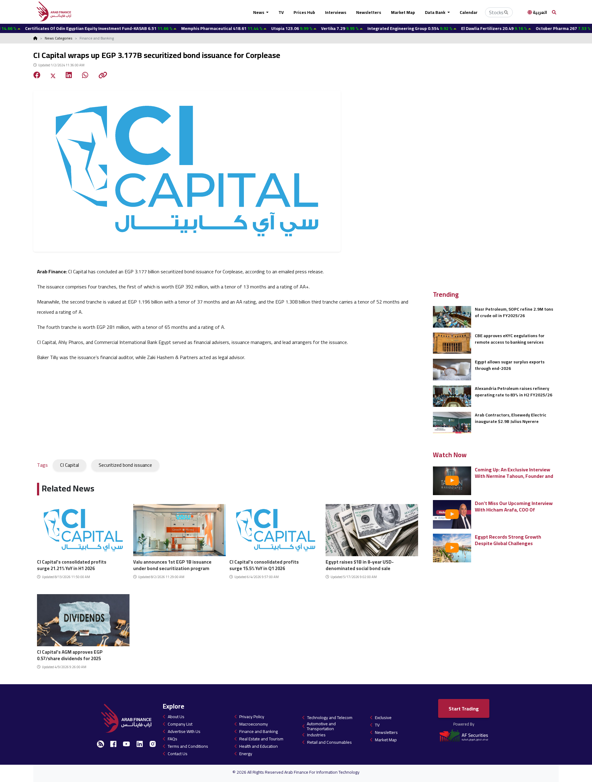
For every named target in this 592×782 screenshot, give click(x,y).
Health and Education (258, 746)
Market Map (403, 12)
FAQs (172, 738)
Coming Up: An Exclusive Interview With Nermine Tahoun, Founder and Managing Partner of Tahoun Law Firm (514, 472)
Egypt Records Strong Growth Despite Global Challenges (508, 540)
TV (281, 12)
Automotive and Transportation (321, 726)
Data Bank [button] (435, 12)
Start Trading (464, 708)
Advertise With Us (184, 731)
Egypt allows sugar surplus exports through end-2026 (510, 365)
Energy (245, 753)
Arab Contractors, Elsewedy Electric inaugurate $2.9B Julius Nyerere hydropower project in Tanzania (510, 418)
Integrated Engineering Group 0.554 (385, 28)
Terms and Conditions (188, 746)
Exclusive (383, 717)
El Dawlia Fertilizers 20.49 (469, 28)
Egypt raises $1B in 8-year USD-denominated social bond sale (360, 564)
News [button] (259, 12)
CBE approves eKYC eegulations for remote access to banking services (510, 339)
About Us (176, 716)
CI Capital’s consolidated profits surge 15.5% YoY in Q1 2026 (264, 564)
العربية (539, 12)
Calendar (469, 12)
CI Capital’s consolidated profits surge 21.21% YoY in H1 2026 (71, 564)
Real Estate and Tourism (261, 738)
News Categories (58, 38)
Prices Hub (304, 12)
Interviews (335, 12)
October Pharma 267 (538, 28)
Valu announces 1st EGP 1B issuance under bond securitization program (172, 564)
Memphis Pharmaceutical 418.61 (197, 28)
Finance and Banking (258, 731)
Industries (316, 734)
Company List (180, 724)
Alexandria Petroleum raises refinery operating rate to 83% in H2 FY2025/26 (513, 391)
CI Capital (69, 465)
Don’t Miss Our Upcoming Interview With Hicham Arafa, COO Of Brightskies (514, 506)
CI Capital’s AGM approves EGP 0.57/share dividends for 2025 (70, 654)
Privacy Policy (251, 716)
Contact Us (177, 753)
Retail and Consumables (329, 742)
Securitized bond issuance (125, 465)
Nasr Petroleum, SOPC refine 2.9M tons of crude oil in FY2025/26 (514, 312)
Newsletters (368, 12)
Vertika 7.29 (315, 28)
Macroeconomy (253, 724)
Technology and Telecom (329, 717)
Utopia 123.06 (267, 28)
